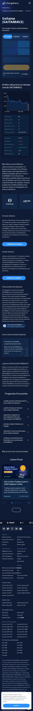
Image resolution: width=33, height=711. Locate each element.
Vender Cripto (6, 600)
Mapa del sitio (20, 561)
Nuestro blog (20, 542)
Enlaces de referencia (7, 553)
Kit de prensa (20, 578)
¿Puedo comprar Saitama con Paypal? (13, 425)
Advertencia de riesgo (7, 570)
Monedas (19, 568)
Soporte (19, 573)
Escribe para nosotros (7, 578)
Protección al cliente (22, 575)
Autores (19, 539)
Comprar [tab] (16, 36)
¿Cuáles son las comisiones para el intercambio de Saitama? (15, 402)
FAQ (18, 570)
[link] (28, 11)
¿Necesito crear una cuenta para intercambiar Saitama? (14, 432)
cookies (10, 694)
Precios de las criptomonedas (10, 640)
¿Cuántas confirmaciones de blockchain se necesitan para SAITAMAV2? (13, 440)
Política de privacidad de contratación (11, 568)
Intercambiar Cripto (7, 610)
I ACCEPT (16, 705)
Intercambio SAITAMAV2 (14, 324)
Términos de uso (21, 551)
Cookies (19, 558)
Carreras (4, 544)
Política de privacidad (22, 556)
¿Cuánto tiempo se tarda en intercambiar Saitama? (13, 409)
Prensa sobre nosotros (7, 539)
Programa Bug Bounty (7, 575)
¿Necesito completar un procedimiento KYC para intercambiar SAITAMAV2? (13, 417)
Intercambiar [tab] (7, 36)
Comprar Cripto (6, 582)
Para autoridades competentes (10, 573)
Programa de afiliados (7, 558)
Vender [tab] (25, 36)
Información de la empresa (24, 537)
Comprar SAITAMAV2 (15, 244)
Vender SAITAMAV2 (14, 278)
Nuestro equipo (21, 544)
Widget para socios (7, 551)
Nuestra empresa (6, 537)
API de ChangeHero (7, 556)
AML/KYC (19, 553)
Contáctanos (5, 542)
